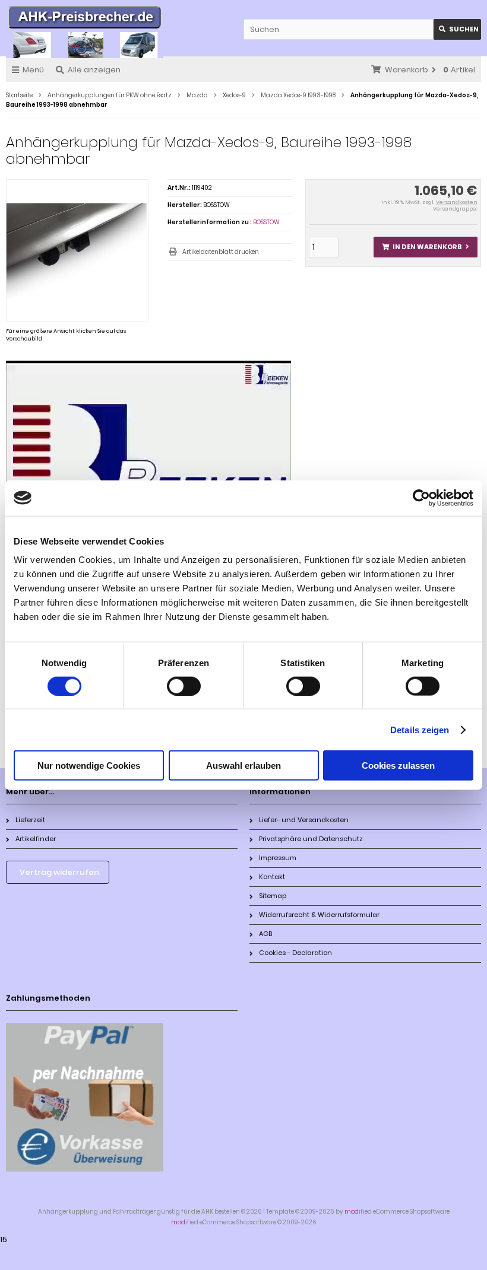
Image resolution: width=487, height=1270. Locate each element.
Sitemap (272, 895)
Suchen (457, 29)
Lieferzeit (30, 820)
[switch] (184, 685)
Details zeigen (419, 729)
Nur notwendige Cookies (88, 765)
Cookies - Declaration (295, 952)
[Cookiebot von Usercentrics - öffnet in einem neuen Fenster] (421, 498)
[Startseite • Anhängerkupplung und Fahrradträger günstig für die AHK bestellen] (84, 19)
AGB (265, 933)
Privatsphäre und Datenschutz (311, 839)
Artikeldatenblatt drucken (220, 251)
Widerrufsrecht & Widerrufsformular (319, 914)
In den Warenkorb (425, 247)
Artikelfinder (35, 839)
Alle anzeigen (94, 69)
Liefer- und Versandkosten (304, 820)
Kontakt (272, 876)
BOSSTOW (266, 222)
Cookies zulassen (398, 765)
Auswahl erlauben (243, 765)
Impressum (277, 857)
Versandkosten (456, 202)
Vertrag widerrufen (59, 872)
